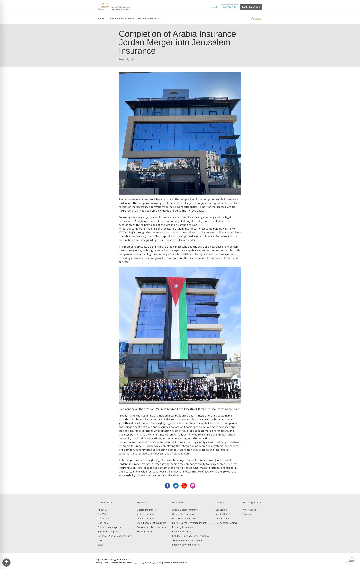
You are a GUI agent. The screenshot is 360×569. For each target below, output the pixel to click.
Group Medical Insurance (185, 509)
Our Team (103, 522)
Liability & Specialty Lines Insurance (191, 535)
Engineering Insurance (184, 531)
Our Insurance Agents (109, 527)
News (101, 540)
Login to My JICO (251, 7)
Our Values (103, 514)
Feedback (127, 562)
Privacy (99, 562)
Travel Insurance (145, 518)
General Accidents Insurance (187, 540)
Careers (247, 514)
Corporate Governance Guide (173, 562)
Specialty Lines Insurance (185, 544)
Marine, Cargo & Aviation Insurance (191, 522)
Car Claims (221, 509)
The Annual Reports (108, 531)
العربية (214, 7)
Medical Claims (223, 514)
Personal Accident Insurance (151, 527)
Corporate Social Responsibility (114, 535)
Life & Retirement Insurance (151, 522)
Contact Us (229, 7)
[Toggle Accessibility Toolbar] (6, 562)
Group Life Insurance (183, 514)
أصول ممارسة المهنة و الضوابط (146, 562)
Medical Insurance (146, 509)
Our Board (103, 518)
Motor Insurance (145, 514)
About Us (103, 509)
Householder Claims (226, 522)
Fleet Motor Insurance (184, 518)
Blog (100, 544)
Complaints (116, 562)
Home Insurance (145, 531)
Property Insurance (182, 527)
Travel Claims (223, 518)
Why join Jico (249, 509)
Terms (107, 562)
